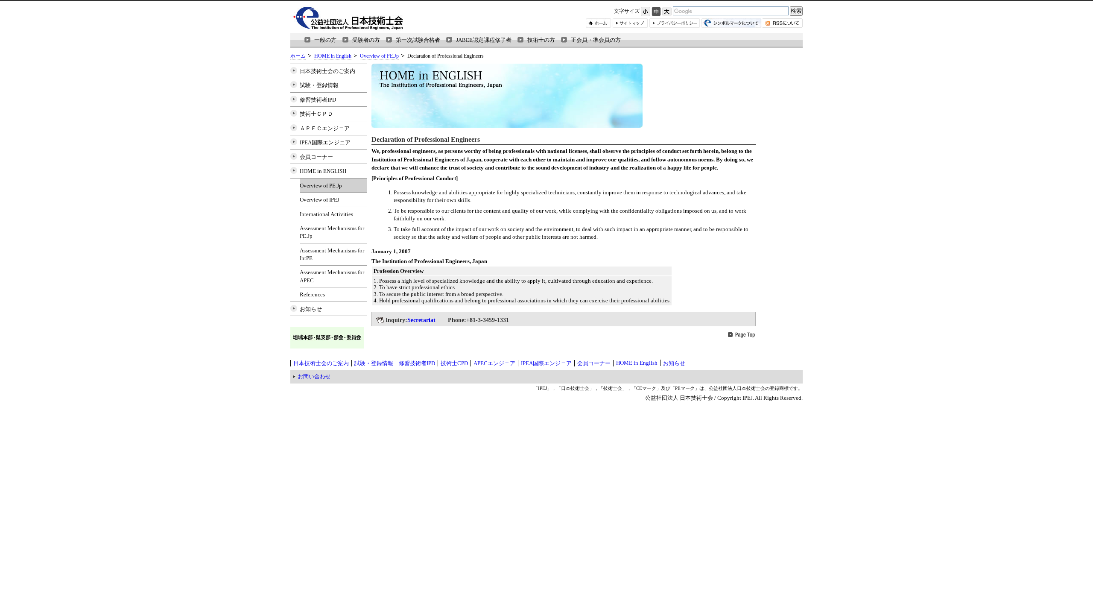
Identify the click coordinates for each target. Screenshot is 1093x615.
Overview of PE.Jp (379, 56)
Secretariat (421, 319)
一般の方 (325, 40)
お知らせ (311, 309)
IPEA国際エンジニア (325, 142)
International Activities (326, 214)
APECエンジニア (494, 363)
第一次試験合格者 (418, 40)
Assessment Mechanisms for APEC (332, 276)
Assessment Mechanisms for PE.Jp (332, 232)
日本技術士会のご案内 (327, 71)
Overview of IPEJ (319, 199)
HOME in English (332, 56)
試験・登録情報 (319, 85)
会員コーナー (316, 157)
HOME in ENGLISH (323, 171)
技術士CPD (454, 363)
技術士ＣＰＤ (316, 114)
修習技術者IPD (318, 100)
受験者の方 (366, 40)
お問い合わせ (314, 376)
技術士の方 (541, 40)
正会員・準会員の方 (596, 40)
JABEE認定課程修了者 (483, 40)
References (312, 294)
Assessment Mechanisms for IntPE (332, 254)
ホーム (298, 56)
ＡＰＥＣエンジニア (325, 128)
